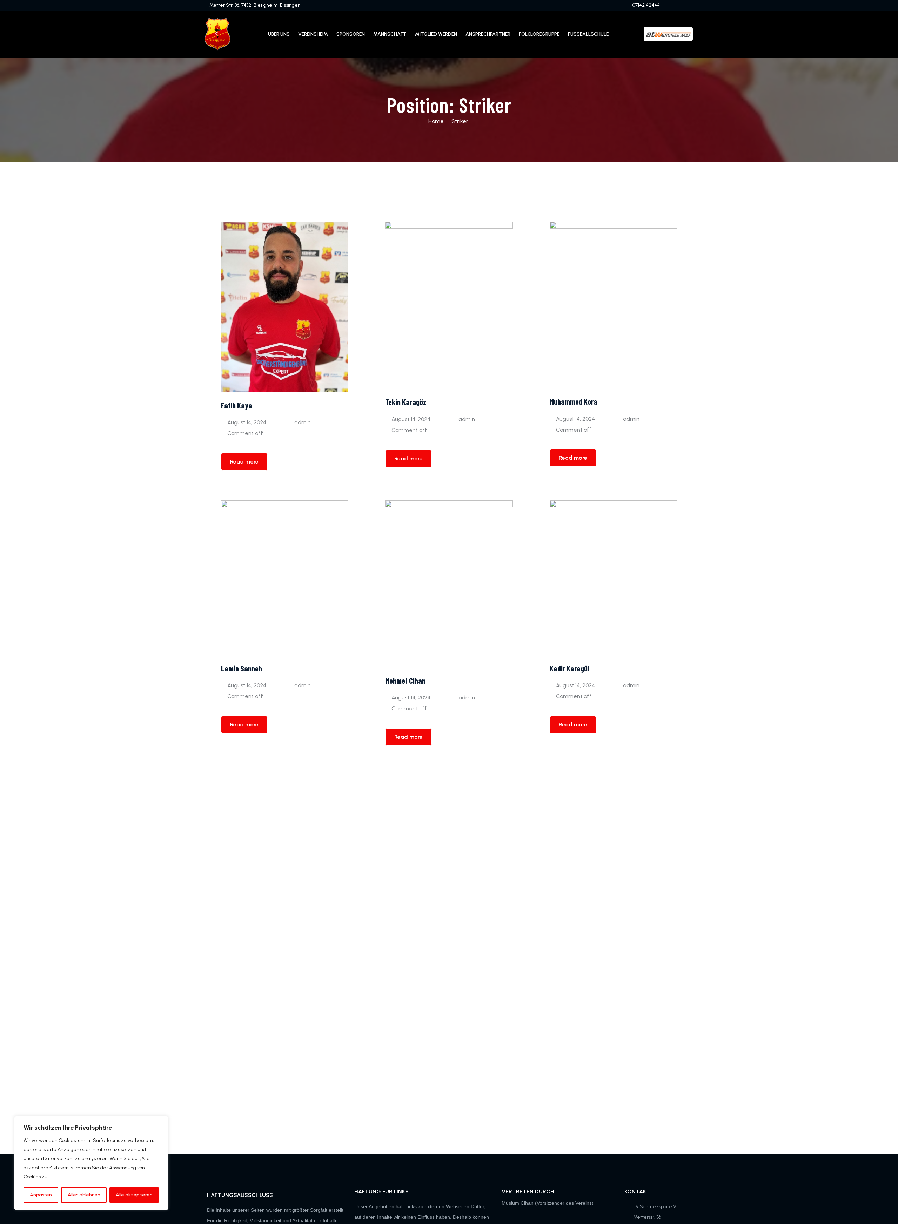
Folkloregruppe (539, 34)
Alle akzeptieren (134, 1195)
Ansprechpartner (487, 34)
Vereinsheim (313, 34)
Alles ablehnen (84, 1195)
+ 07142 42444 (644, 5)
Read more (244, 461)
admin (302, 422)
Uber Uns (279, 34)
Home (436, 121)
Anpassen (41, 1195)
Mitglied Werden (436, 34)
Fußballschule (588, 34)
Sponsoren (350, 34)
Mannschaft (390, 34)
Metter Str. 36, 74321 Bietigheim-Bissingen (255, 5)
